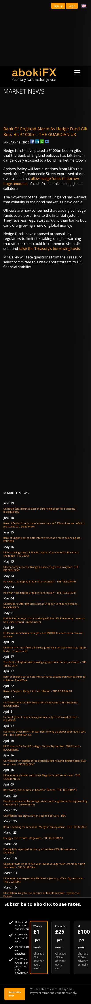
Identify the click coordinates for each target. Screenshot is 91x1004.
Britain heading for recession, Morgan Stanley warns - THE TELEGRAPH (44, 827)
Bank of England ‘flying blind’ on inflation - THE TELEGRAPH (37, 691)
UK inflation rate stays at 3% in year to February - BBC (34, 815)
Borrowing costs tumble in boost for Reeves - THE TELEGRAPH (40, 789)
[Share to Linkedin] (37, 141)
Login (72, 6)
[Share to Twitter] (47, 141)
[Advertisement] (45, 33)
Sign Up (58, 6)
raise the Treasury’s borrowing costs (49, 248)
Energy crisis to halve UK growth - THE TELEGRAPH (33, 838)
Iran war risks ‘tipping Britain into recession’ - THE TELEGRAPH (39, 581)
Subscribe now (14, 994)
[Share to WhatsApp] (42, 141)
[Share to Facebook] (32, 141)
